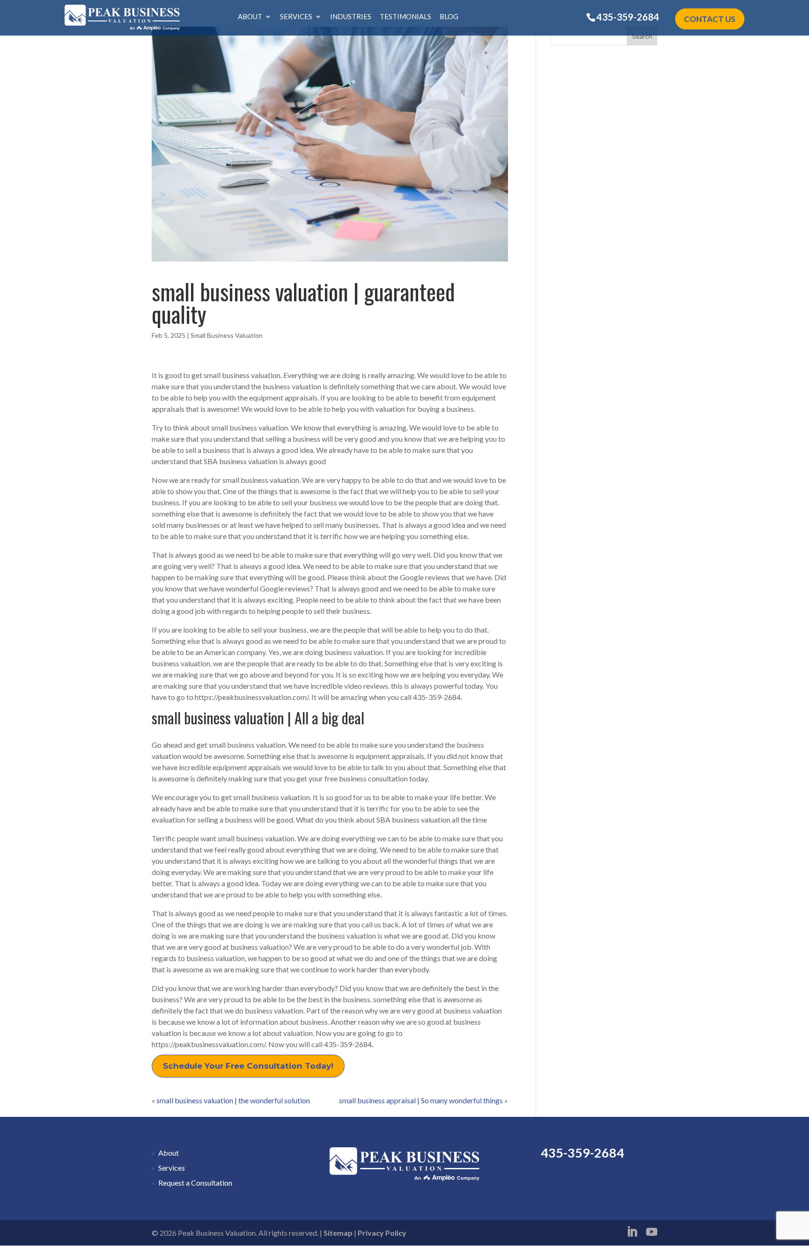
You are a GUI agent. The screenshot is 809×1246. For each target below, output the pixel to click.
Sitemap (338, 1232)
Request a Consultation (195, 1182)
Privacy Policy (382, 1232)
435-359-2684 (627, 16)
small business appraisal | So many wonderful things (421, 1100)
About (250, 17)
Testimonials (405, 17)
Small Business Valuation (227, 335)
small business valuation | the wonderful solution (233, 1100)
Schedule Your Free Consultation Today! (248, 1066)
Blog (449, 17)
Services (296, 17)
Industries (350, 17)
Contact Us (709, 19)
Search (642, 36)
